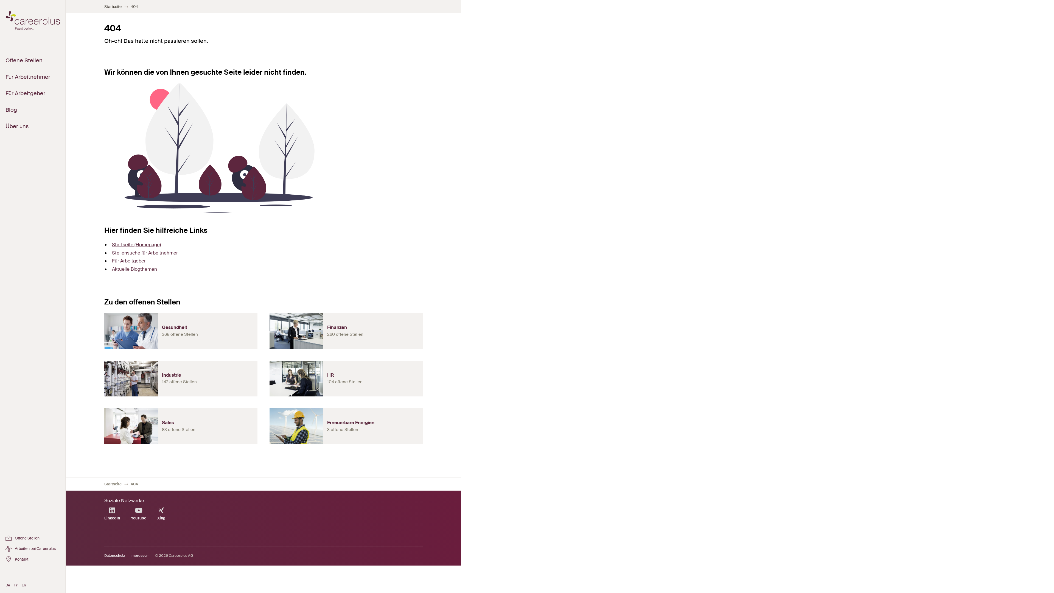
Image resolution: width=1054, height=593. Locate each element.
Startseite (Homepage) (136, 245)
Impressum (140, 555)
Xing (161, 518)
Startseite (113, 6)
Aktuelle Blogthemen (134, 269)
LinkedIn (112, 518)
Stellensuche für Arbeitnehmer (145, 253)
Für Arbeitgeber (129, 261)
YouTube (138, 518)
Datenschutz (114, 555)
